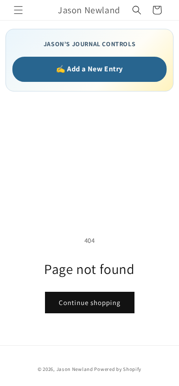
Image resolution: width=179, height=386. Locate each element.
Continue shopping (90, 302)
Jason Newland (74, 369)
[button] (18, 10)
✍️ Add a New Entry (89, 69)
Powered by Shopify (117, 369)
